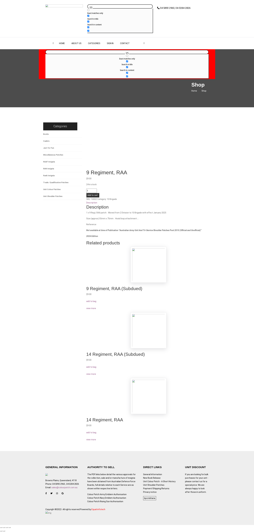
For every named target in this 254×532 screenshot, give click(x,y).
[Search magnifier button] (91, 8)
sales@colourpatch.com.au (64, 487)
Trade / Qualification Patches (55, 182)
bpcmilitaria (149, 498)
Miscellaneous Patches (53, 155)
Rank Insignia (49, 176)
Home (62, 43)
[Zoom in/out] (9, 527)
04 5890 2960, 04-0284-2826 (174, 8)
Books (46, 134)
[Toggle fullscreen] (7, 527)
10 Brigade (112, 199)
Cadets (46, 141)
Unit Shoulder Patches (52, 196)
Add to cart (92, 195)
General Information (152, 474)
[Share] (4, 527)
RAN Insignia (48, 169)
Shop (204, 91)
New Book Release (152, 478)
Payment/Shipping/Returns (156, 488)
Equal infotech (98, 509)
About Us (76, 43)
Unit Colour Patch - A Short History (159, 481)
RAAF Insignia (49, 162)
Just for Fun (48, 148)
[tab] (148, 202)
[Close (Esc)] (1, 527)
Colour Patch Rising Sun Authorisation (105, 501)
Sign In (110, 43)
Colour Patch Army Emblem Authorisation (107, 494)
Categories (94, 43)
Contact (125, 43)
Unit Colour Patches (52, 189)
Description (91, 202)
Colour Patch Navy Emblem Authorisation (106, 498)
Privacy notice (150, 492)
